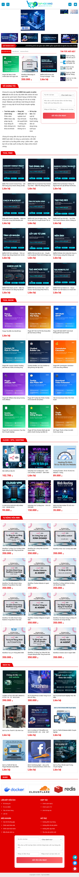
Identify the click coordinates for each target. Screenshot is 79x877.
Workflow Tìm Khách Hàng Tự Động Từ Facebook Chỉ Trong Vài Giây (64, 616)
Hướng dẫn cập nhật (48, 826)
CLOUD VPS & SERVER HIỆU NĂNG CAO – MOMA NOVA (12, 504)
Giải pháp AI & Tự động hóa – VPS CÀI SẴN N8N (39, 504)
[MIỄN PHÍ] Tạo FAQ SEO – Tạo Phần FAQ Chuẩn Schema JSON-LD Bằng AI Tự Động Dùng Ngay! (64, 218)
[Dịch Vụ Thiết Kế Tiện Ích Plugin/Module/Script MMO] (14, 748)
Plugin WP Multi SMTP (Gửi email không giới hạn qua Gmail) (63, 329)
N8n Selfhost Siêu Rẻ (8, 468)
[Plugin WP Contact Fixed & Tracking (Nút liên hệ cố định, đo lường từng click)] (14, 349)
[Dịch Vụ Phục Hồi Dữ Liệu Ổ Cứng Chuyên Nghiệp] (65, 748)
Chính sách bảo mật (9, 823)
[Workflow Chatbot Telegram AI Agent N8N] (39, 601)
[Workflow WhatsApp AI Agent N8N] (30, 62)
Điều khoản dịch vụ (8, 829)
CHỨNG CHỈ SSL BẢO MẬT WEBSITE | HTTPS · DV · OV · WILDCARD (13, 694)
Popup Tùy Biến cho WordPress (11, 329)
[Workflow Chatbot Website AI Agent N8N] (39, 567)
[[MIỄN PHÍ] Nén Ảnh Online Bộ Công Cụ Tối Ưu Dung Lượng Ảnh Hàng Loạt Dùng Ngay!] (65, 237)
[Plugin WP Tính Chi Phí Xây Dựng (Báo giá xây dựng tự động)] (39, 314)
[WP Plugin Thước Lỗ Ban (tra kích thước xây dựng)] (65, 414)
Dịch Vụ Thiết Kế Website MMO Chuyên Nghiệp (64, 729)
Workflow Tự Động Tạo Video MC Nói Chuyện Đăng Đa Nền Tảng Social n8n (39, 651)
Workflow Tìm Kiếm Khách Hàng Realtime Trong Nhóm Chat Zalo (11, 582)
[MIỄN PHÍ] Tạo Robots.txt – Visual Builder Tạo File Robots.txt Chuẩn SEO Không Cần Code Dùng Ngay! (64, 287)
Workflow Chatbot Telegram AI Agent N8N (39, 616)
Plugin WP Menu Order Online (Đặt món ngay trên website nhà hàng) (10, 74)
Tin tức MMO (7, 804)
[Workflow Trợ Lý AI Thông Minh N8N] (14, 636)
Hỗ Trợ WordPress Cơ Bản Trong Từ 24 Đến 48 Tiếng (39, 694)
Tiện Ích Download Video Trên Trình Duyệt (63, 396)
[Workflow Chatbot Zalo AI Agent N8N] (65, 636)
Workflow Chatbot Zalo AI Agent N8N (64, 650)
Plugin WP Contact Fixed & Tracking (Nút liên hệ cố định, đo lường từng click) (13, 365)
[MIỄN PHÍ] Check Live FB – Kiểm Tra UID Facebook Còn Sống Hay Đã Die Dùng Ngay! (13, 287)
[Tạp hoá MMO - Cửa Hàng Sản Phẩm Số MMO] (40, 4)
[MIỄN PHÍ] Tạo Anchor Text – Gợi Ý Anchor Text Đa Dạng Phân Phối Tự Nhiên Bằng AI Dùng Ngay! (38, 287)
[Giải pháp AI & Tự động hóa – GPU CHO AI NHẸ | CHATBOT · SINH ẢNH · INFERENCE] (39, 454)
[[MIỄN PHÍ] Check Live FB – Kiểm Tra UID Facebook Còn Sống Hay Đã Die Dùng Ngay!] (14, 271)
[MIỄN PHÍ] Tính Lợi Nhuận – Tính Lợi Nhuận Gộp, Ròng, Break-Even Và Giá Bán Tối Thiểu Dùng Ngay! (13, 252)
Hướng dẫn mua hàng (49, 819)
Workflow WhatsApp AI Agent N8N (28, 73)
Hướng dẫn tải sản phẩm (49, 823)
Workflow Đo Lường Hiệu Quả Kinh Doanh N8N (38, 547)
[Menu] (3, 4)
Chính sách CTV (47, 804)
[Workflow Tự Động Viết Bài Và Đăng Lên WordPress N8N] (65, 567)
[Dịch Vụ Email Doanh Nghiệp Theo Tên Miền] (65, 679)
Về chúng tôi (6, 801)
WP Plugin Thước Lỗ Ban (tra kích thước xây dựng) (63, 428)
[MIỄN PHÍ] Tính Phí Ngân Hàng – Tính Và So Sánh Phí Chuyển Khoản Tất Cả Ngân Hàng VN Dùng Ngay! (39, 218)
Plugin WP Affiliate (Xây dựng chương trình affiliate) (13, 396)
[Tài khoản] (69, 4)
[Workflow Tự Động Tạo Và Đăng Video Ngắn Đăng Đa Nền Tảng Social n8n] (14, 532)
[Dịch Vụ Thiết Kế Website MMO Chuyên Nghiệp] (65, 714)
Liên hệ (5, 811)
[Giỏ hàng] (75, 4)
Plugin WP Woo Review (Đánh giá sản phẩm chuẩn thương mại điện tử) (39, 428)
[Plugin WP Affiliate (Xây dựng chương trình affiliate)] (14, 381)
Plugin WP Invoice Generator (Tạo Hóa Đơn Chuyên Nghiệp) (13, 428)
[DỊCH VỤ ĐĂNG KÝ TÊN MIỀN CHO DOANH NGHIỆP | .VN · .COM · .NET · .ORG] (39, 714)
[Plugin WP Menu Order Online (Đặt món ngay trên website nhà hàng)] (11, 62)
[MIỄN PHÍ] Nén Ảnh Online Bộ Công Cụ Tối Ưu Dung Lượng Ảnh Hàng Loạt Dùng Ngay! (64, 252)
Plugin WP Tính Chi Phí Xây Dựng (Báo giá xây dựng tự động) (39, 329)
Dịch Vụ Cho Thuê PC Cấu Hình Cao (12, 728)
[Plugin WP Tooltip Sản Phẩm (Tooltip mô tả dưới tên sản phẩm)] (39, 381)
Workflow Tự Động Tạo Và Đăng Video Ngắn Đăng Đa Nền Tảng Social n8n (13, 547)
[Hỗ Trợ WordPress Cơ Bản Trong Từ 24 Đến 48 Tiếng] (39, 679)
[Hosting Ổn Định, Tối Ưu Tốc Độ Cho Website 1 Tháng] (65, 454)
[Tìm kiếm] (7, 4)
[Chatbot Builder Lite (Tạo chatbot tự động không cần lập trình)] (39, 349)
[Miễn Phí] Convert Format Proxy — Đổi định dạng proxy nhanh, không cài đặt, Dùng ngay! (13, 183)
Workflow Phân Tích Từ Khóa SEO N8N (64, 546)
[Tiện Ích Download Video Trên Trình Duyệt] (65, 381)
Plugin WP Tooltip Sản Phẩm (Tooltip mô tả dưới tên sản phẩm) (38, 396)
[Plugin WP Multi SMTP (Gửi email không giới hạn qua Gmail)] (65, 314)
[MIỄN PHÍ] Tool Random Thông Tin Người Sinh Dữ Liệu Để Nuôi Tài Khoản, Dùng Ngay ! (64, 183)
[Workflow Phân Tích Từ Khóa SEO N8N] (65, 532)
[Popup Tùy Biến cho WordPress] (14, 314)
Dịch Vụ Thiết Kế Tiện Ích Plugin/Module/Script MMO (10, 763)
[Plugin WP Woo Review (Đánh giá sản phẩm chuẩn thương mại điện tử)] (39, 414)
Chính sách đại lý (47, 801)
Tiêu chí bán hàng (8, 808)
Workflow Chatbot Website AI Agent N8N (38, 582)
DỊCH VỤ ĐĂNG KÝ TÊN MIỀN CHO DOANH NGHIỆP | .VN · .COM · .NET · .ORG (39, 729)
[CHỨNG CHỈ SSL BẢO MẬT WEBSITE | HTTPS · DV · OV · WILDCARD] (14, 679)
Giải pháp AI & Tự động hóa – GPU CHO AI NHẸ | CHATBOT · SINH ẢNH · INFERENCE (39, 470)
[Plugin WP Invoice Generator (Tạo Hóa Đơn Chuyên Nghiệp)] (14, 414)
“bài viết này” (71, 43)
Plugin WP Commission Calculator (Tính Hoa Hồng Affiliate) (63, 364)
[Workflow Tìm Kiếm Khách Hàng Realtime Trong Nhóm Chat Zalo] (14, 567)
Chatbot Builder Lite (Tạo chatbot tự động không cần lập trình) (38, 364)
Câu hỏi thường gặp (9, 819)
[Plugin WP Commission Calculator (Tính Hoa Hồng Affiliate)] (65, 349)
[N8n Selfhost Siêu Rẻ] (14, 454)
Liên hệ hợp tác (47, 808)
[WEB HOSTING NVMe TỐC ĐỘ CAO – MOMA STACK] (65, 489)
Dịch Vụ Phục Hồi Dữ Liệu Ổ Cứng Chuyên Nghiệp (70, 56)
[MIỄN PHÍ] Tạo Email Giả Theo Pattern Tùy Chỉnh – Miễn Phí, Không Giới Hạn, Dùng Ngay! (39, 183)
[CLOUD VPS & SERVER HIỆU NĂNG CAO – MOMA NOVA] (14, 489)
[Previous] (2, 66)
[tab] (6, 49)
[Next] (57, 66)
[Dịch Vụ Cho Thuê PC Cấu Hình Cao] (14, 714)
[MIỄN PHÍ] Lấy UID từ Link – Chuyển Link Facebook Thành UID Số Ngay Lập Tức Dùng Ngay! (39, 252)
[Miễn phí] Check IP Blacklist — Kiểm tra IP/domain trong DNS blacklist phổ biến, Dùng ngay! (14, 218)
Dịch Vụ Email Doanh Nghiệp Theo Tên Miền (64, 694)
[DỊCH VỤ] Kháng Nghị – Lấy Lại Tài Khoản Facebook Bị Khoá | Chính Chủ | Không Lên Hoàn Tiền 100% (39, 764)
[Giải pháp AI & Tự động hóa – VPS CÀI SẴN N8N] (39, 489)
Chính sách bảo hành (9, 826)
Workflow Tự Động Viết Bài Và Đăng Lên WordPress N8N (63, 582)
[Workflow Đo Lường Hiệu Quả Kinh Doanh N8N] (39, 532)
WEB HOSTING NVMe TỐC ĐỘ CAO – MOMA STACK (64, 504)
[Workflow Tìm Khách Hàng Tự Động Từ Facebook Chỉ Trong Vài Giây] (65, 601)
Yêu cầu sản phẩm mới (49, 829)
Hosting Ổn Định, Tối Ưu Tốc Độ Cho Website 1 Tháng (63, 469)
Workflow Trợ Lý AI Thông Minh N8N (13, 650)
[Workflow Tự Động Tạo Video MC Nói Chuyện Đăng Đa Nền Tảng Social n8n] (39, 636)
